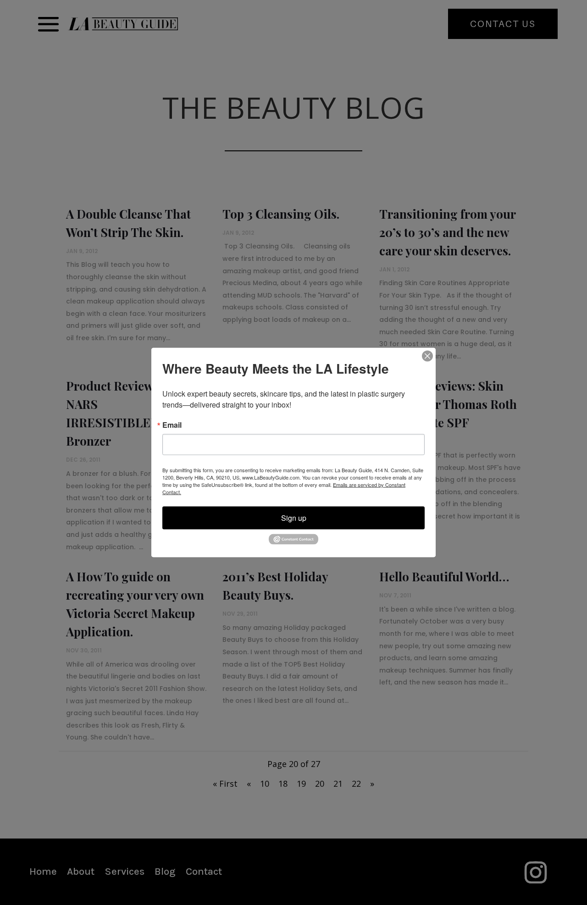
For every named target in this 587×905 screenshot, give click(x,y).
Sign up (293, 518)
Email (172, 425)
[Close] (427, 356)
